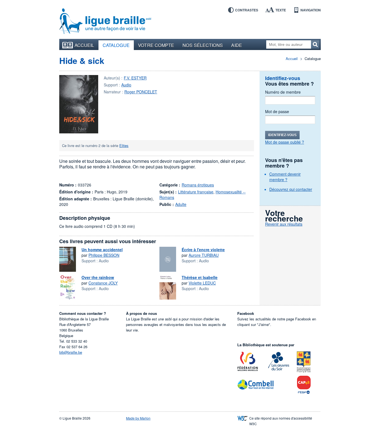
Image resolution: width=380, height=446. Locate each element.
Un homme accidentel (102, 249)
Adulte (180, 204)
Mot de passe (277, 111)
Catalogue (116, 45)
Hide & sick (81, 60)
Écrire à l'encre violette (203, 249)
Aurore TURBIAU (204, 255)
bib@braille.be (70, 352)
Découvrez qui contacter (290, 189)
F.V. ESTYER (135, 78)
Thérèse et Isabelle (200, 277)
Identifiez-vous (282, 135)
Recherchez (315, 44)
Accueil (84, 45)
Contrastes (246, 10)
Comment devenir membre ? (285, 176)
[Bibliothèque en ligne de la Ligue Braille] (105, 21)
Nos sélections (202, 45)
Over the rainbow (98, 277)
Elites (124, 145)
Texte (280, 10)
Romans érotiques (198, 185)
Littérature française (195, 192)
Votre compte (156, 45)
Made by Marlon (138, 418)
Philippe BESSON (103, 255)
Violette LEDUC (202, 283)
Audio (126, 85)
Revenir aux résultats (283, 224)
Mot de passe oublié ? (284, 142)
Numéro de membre (283, 92)
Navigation (310, 10)
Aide (236, 45)
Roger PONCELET (140, 91)
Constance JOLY (103, 283)
